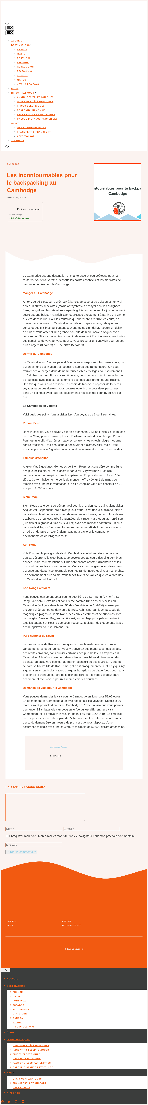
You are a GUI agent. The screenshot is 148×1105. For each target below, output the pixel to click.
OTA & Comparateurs (31, 127)
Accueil (16, 41)
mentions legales (71, 925)
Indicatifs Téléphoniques (35, 101)
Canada (22, 75)
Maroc (21, 80)
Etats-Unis (24, 71)
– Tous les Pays (28, 84)
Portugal (24, 58)
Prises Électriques (31, 106)
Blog (14, 88)
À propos (17, 140)
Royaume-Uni (26, 67)
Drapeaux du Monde (31, 110)
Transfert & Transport (34, 132)
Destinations (20, 45)
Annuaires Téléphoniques (35, 97)
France (22, 49)
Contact (66, 921)
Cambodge (13, 164)
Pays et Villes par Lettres (36, 114)
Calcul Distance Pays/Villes (37, 119)
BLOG (10, 925)
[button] (7, 24)
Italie (21, 54)
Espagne (23, 62)
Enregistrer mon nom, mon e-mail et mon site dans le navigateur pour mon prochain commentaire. (72, 836)
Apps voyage (26, 136)
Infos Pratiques (22, 93)
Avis (14, 123)
